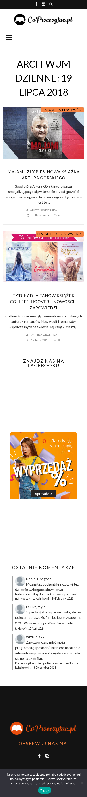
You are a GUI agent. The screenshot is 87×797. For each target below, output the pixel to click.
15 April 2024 (36, 628)
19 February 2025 (62, 598)
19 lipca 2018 (40, 215)
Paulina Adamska (43, 334)
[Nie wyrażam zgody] (81, 783)
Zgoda (44, 790)
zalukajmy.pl (36, 607)
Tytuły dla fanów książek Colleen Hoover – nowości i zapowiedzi (43, 301)
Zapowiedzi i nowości (62, 110)
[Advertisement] (40, 532)
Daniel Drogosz (38, 579)
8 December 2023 (45, 667)
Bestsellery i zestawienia (59, 234)
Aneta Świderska (43, 210)
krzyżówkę (64, 584)
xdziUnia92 (35, 637)
